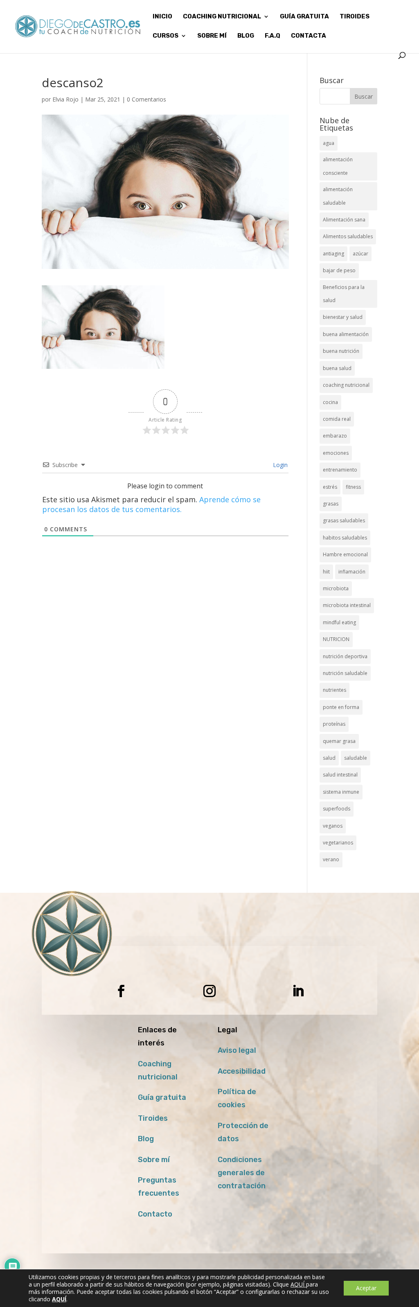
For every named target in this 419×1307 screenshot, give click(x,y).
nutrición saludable (345, 673)
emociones (336, 452)
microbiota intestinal (347, 605)
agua (328, 143)
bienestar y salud (343, 317)
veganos (332, 825)
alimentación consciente (338, 166)
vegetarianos (338, 842)
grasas (330, 503)
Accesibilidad (242, 1071)
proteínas (334, 723)
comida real (337, 418)
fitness (353, 486)
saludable (355, 757)
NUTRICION (336, 639)
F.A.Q (272, 36)
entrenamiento (340, 469)
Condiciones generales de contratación (242, 1173)
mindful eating (339, 622)
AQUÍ (298, 1284)
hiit (326, 571)
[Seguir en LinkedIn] (298, 991)
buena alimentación (346, 334)
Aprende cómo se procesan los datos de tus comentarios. (151, 504)
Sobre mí (154, 1159)
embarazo (335, 435)
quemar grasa (339, 741)
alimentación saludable (338, 196)
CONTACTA (308, 36)
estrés (330, 486)
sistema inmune (341, 791)
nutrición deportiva (345, 656)
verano (331, 859)
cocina (330, 402)
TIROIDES (354, 17)
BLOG (245, 36)
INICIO (162, 17)
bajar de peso (339, 270)
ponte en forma (341, 707)
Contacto (155, 1214)
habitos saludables (345, 537)
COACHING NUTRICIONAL (222, 17)
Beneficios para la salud (344, 294)
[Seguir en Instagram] (209, 991)
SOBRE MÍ (212, 36)
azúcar (360, 253)
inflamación (351, 571)
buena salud (337, 368)
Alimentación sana (344, 219)
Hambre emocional (345, 554)
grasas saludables (344, 520)
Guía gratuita (304, 17)
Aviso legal (237, 1050)
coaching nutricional (346, 384)
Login (279, 465)
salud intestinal (340, 774)
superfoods (336, 808)
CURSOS (165, 36)
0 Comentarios (146, 99)
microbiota (336, 588)
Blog (146, 1138)
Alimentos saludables (348, 236)
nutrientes (334, 689)
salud (329, 757)
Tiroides (153, 1118)
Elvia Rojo (65, 99)
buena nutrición (341, 351)
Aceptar (366, 1288)
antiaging (333, 253)
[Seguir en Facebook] (121, 991)
